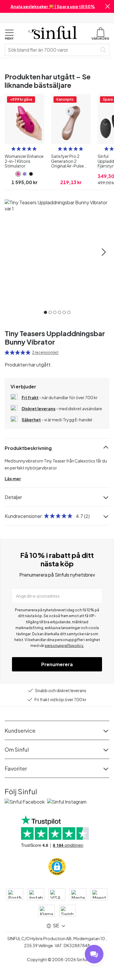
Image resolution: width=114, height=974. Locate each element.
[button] (107, 6)
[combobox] (52, 50)
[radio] (13, 149)
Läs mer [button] (13, 478)
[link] (18, 174)
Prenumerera (57, 664)
